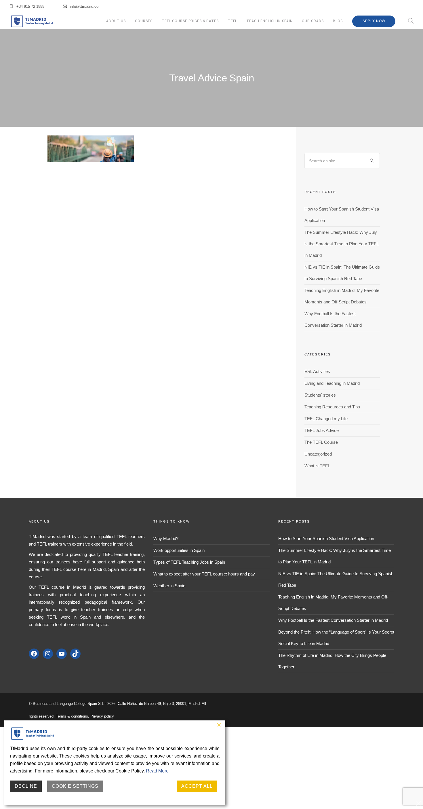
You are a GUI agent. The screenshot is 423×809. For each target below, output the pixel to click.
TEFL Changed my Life (326, 418)
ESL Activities (317, 371)
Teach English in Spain (269, 21)
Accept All (197, 786)
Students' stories (320, 395)
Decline (26, 786)
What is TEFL (317, 465)
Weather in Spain (169, 585)
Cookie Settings (75, 786)
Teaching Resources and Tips (332, 406)
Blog (338, 21)
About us (116, 21)
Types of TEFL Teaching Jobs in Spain (189, 562)
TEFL (232, 21)
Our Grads (313, 21)
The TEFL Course (321, 442)
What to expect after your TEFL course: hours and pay (204, 573)
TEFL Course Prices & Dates (190, 21)
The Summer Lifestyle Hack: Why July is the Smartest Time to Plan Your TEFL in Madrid (341, 244)
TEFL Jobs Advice (321, 430)
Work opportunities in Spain (179, 550)
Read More (157, 770)
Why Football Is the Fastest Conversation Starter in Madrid (333, 620)
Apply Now (374, 21)
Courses (144, 21)
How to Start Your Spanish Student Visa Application (326, 538)
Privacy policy (102, 716)
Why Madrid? (165, 538)
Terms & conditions (72, 716)
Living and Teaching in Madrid (332, 383)
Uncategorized (318, 454)
